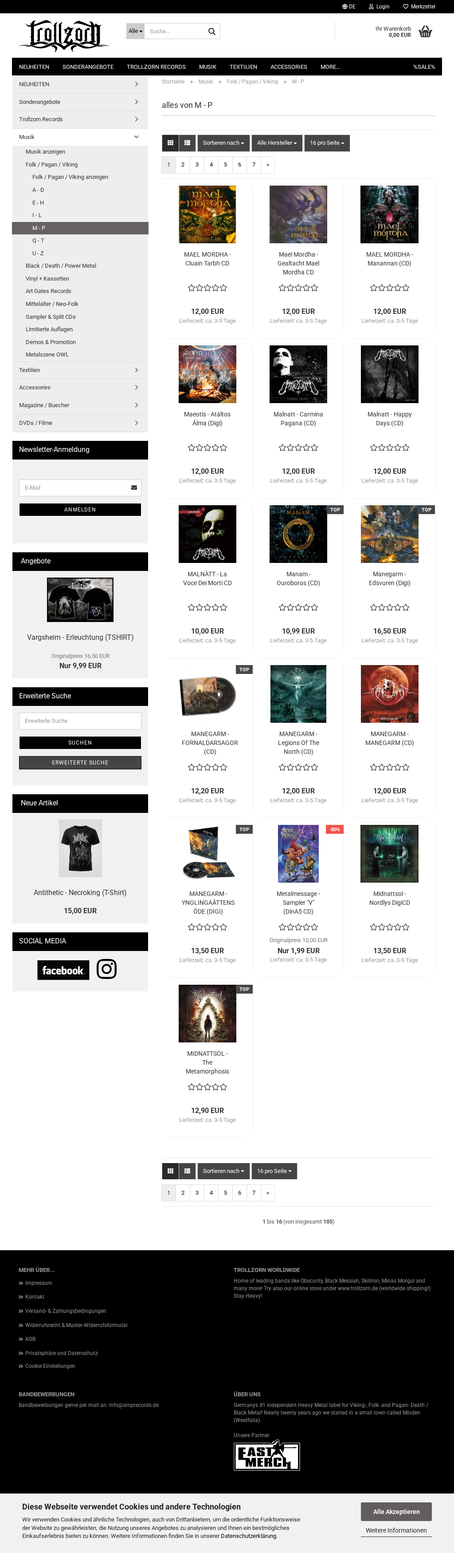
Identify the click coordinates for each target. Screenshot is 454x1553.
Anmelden (80, 510)
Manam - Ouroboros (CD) (298, 578)
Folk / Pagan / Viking (52, 164)
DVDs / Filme (35, 423)
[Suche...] (212, 32)
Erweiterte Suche (80, 763)
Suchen (80, 743)
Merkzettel (421, 7)
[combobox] (223, 143)
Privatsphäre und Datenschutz (61, 1353)
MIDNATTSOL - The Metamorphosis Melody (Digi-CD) (207, 1063)
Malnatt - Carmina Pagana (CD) (298, 419)
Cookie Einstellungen (50, 1366)
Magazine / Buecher (44, 405)
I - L (37, 215)
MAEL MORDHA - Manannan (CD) (389, 259)
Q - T (38, 240)
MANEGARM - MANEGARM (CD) (389, 738)
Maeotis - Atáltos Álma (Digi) (207, 419)
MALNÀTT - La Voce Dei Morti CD (207, 578)
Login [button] (382, 7)
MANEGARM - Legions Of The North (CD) (298, 742)
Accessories (288, 66)
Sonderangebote (88, 66)
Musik (207, 66)
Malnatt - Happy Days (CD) (390, 419)
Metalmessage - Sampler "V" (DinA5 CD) (298, 902)
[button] (349, 6)
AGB (30, 1339)
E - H (38, 202)
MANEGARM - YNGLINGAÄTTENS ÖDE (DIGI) (208, 902)
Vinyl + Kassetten (47, 278)
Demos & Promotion (51, 342)
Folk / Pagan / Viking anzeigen (70, 177)
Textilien (243, 66)
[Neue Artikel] (137, 803)
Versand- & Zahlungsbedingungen (65, 1311)
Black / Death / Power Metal (61, 265)
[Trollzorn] (66, 35)
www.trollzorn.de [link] (358, 1288)
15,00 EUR (80, 911)
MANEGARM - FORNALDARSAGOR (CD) (210, 742)
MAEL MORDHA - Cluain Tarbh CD (207, 259)
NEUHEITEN (34, 66)
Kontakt (34, 1297)
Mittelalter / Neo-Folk (52, 304)
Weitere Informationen (396, 1530)
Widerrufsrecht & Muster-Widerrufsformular (76, 1325)
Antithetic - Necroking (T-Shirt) (80, 892)
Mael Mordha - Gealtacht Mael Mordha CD (298, 263)
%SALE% (424, 66)
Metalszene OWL (47, 354)
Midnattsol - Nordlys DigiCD (389, 898)
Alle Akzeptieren (396, 1511)
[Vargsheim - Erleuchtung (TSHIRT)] (80, 600)
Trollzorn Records (156, 66)
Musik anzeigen (45, 151)
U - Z (38, 253)
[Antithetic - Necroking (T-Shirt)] (80, 848)
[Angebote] (137, 561)
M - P (38, 228)
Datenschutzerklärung (248, 1536)
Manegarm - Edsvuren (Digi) (390, 578)
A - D (38, 189)
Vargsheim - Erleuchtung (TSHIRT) (80, 637)
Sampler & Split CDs (51, 316)
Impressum (38, 1283)
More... (330, 66)
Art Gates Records (48, 291)
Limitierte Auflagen (49, 329)
